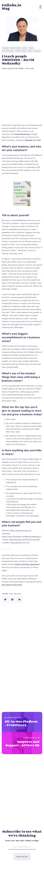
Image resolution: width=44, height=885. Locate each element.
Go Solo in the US (8, 51)
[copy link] (19, 599)
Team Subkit (19, 68)
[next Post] (22, 722)
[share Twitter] (5, 599)
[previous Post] (22, 743)
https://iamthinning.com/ (20, 530)
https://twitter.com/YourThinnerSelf (24, 539)
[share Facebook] (12, 599)
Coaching (5, 48)
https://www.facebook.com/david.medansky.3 (21, 536)
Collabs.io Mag (11, 7)
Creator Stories (15, 48)
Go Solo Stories (21, 51)
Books (25, 48)
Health (30, 51)
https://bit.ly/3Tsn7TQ (19, 542)
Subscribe (22, 857)
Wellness (37, 51)
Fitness (31, 48)
